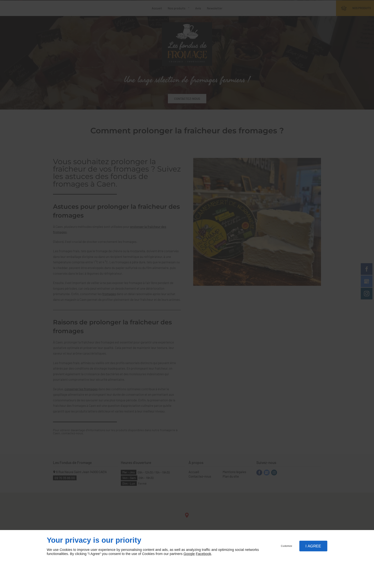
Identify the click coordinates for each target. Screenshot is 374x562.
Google (189, 554)
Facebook (203, 554)
